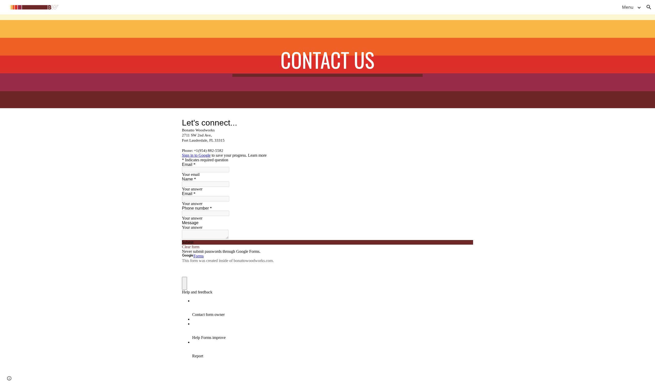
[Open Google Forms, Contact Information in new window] (465, 122)
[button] (649, 7)
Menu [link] (627, 7)
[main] (327, 62)
